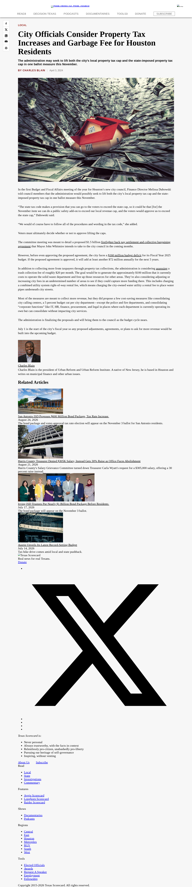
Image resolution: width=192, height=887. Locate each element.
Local (22, 25)
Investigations (32, 779)
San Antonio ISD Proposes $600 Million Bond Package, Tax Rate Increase (63, 416)
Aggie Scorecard (34, 795)
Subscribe (164, 13)
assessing (161, 268)
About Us (24, 762)
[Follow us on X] (99, 719)
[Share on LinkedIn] (6, 36)
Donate (140, 13)
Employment (32, 875)
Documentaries (98, 13)
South (27, 848)
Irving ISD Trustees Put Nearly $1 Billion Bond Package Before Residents (63, 503)
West (27, 852)
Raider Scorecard (34, 802)
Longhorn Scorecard (36, 798)
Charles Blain (34, 70)
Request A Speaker (35, 872)
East (26, 835)
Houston (29, 838)
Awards (28, 868)
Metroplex (30, 841)
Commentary (32, 782)
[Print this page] (6, 48)
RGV (27, 845)
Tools (121, 13)
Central (28, 831)
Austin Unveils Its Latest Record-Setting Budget (47, 544)
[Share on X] (6, 30)
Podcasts (71, 13)
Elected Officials (34, 865)
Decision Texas (44, 13)
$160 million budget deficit (124, 255)
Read (21, 13)
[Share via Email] (6, 42)
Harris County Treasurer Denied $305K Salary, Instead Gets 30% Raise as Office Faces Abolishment (79, 461)
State (27, 775)
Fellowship (31, 878)
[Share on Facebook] (6, 23)
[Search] (180, 5)
